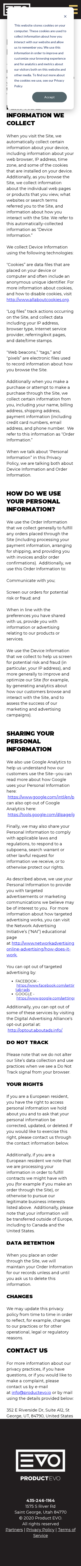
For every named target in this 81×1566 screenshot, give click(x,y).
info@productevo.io (31, 1392)
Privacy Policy (40, 1529)
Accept (49, 97)
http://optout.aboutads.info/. (35, 1030)
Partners (14, 1529)
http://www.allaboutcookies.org (38, 299)
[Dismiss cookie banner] (65, 17)
